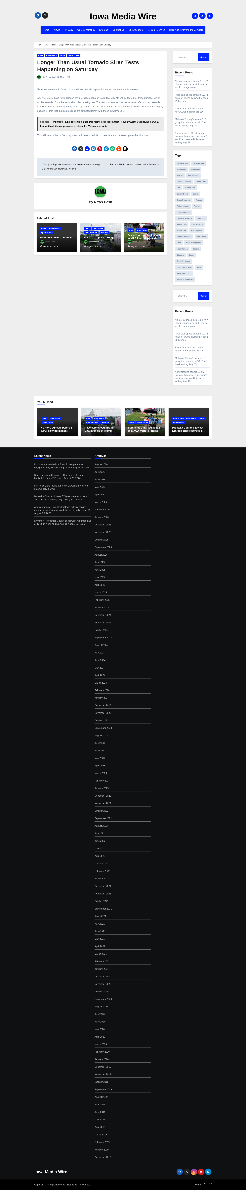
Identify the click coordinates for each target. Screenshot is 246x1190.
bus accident (193, 176)
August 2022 (101, 826)
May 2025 (100, 577)
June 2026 (100, 479)
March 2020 (101, 1044)
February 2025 (102, 600)
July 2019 (100, 1104)
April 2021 (100, 946)
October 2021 (101, 901)
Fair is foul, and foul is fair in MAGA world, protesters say (144, 238)
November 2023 (103, 713)
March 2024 (101, 683)
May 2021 (100, 939)
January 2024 (102, 698)
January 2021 (102, 969)
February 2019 (102, 1142)
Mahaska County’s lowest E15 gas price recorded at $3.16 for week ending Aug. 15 (190, 122)
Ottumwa (180, 255)
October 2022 (101, 811)
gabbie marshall (183, 212)
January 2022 (102, 878)
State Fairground (183, 261)
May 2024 (100, 668)
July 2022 (100, 833)
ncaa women (182, 249)
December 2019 (103, 1067)
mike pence (201, 237)
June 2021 (100, 931)
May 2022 (100, 848)
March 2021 (101, 954)
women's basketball (185, 279)
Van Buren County (184, 273)
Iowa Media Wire (123, 16)
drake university (184, 200)
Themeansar (83, 1184)
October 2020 (101, 991)
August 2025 (101, 555)
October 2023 (101, 720)
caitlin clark (201, 182)
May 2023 (100, 758)
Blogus (70, 1184)
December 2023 (103, 705)
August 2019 (101, 1097)
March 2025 (101, 592)
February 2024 (102, 690)
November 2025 (103, 532)
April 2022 (100, 856)
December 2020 (103, 976)
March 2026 (101, 502)
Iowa (40, 55)
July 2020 (100, 1014)
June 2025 (100, 570)
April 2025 (100, 585)
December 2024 (103, 615)
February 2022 (102, 871)
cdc (178, 188)
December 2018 (103, 1157)
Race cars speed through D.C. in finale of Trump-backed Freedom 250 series (192, 98)
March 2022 (101, 863)
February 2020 (102, 1052)
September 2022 (103, 818)
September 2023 (103, 728)
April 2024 (100, 675)
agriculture (181, 170)
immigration (181, 224)
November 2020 (103, 984)
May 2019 (100, 1119)
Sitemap (103, 30)
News (56, 30)
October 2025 (101, 540)
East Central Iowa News (184, 418)
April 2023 (100, 765)
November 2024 (103, 622)
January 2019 (102, 1150)
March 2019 (101, 1134)
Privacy (68, 30)
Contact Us (118, 30)
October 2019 (101, 1082)
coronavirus (190, 188)
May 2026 (100, 487)
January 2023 (102, 788)
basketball (195, 170)
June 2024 (100, 660)
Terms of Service (156, 30)
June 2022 (100, 841)
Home (46, 30)
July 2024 (100, 652)
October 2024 (101, 630)
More (62, 55)
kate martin (181, 231)
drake (195, 194)
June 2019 (100, 1112)
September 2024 (103, 637)
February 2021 (102, 961)
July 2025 (100, 562)
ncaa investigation (193, 243)
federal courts (183, 206)
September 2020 (103, 999)
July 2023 (100, 743)
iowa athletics (197, 224)
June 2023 (100, 750)
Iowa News (51, 55)
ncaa (179, 243)
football (197, 206)
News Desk (51, 77)
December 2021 (103, 886)
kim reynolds (197, 231)
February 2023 (102, 781)
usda (199, 267)
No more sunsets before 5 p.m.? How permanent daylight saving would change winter (191, 84)
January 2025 (102, 607)
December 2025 (103, 524)
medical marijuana (184, 237)
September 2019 (103, 1089)
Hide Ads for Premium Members (186, 30)
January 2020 (102, 1059)
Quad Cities (47, 232)
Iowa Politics (91, 232)
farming (199, 200)
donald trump (182, 194)
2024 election (198, 163)
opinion (196, 249)
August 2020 (101, 1006)
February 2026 (102, 509)
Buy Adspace (136, 30)
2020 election (182, 163)
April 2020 (100, 1037)
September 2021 (103, 909)
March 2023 (101, 773)
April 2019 (100, 1127)
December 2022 (103, 796)
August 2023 (101, 735)
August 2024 (101, 645)
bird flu (180, 176)
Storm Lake (73, 55)
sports (191, 255)
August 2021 (101, 916)
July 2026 (100, 472)
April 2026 (100, 494)
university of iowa (184, 267)
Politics (104, 232)
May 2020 (100, 1029)
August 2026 (101, 464)
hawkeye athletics (184, 218)
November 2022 (103, 803)
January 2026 (102, 517)
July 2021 (100, 924)
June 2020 (100, 1021)
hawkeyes (201, 218)
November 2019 (103, 1074)
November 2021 (103, 893)
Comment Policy (86, 30)
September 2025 (103, 547)
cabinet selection (184, 182)
